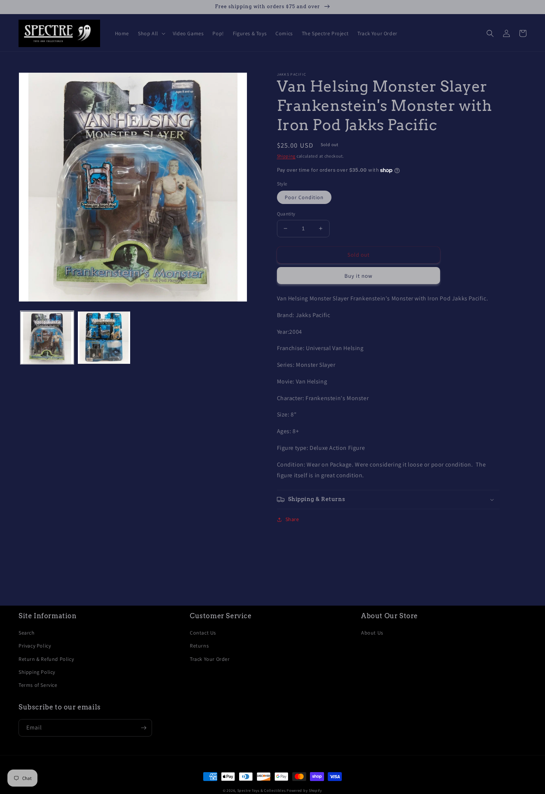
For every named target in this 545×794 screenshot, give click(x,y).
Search (27, 632)
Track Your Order (210, 659)
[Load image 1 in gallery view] (47, 338)
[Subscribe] (143, 728)
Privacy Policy (35, 645)
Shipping (286, 156)
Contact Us (203, 632)
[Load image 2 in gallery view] (104, 338)
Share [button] (292, 519)
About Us (372, 632)
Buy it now (358, 275)
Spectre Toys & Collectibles (261, 790)
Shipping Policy (37, 672)
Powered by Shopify (304, 790)
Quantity (286, 214)
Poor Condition (304, 197)
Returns (199, 645)
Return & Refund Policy (46, 659)
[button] (150, 33)
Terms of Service (38, 685)
